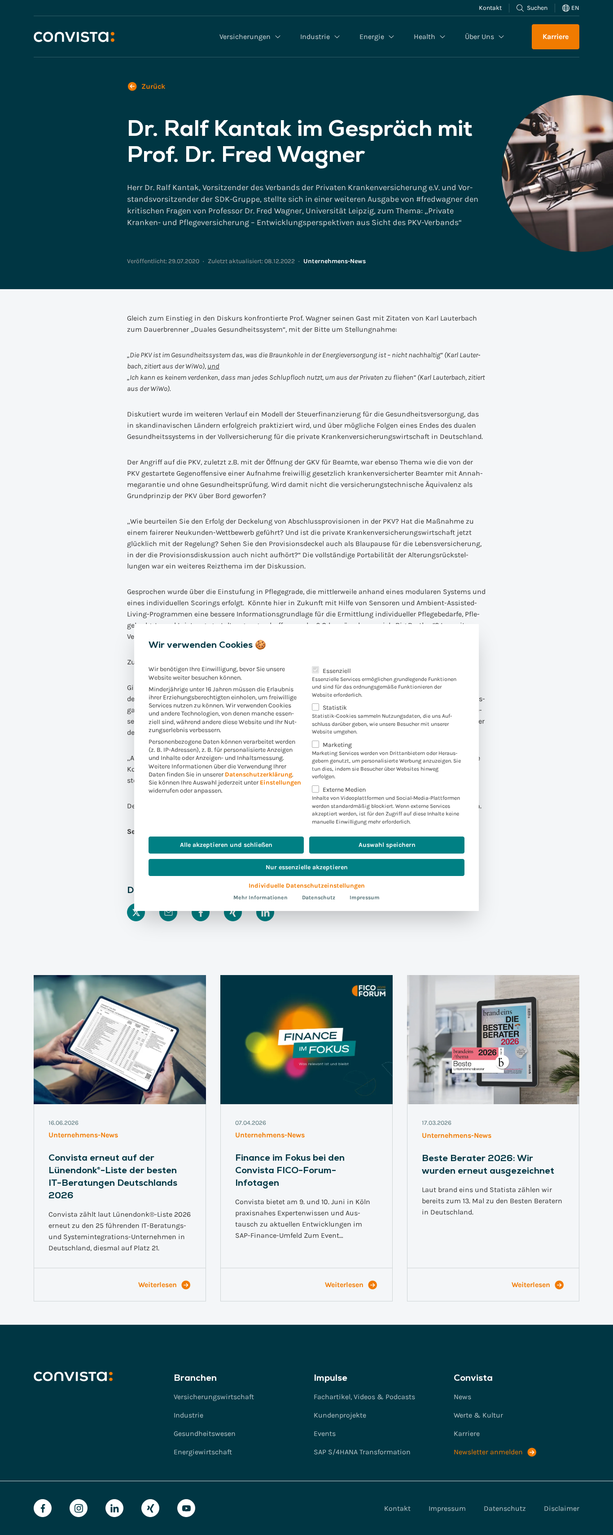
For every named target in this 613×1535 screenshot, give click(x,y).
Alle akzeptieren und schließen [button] (226, 845)
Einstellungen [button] (280, 782)
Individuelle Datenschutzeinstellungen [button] (307, 885)
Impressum (365, 897)
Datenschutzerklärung (258, 774)
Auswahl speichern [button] (387, 845)
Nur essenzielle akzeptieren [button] (307, 867)
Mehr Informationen (260, 897)
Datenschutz (318, 897)
